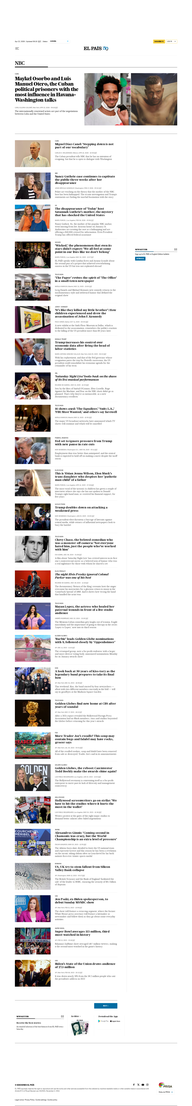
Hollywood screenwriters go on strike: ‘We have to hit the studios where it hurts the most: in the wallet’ (86, 804)
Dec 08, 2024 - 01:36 (73, 555)
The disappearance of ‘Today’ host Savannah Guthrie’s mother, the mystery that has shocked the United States (84, 212)
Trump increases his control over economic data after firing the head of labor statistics (82, 346)
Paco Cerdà (59, 322)
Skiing (57, 830)
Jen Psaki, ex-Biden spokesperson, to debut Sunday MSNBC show (81, 901)
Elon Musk (59, 470)
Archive (75, 1016)
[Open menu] (17, 48)
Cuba (17, 74)
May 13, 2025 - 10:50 (83, 417)
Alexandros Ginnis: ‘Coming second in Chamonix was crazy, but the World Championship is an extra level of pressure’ (86, 836)
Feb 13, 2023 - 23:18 (66, 940)
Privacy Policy (30, 1100)
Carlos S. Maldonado (63, 153)
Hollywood (59, 797)
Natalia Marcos (61, 286)
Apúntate (140, 259)
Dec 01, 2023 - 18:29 (73, 683)
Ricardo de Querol (62, 385)
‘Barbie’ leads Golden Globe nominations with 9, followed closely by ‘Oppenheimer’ (85, 641)
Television (59, 537)
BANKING (58, 864)
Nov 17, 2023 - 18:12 (73, 712)
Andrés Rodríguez (62, 618)
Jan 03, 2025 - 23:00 (85, 516)
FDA (56, 733)
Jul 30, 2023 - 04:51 (74, 748)
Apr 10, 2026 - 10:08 (88, 153)
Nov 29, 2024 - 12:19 (79, 583)
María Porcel (60, 220)
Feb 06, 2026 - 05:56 (85, 220)
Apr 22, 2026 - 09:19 (49, 108)
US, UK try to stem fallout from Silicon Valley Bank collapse (82, 869)
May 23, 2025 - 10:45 (80, 385)
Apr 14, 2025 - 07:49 (85, 485)
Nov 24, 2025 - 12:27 (85, 257)
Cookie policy (52, 1100)
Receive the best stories (28, 1023)
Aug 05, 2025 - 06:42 (97, 354)
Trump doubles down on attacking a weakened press (81, 509)
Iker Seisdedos (60, 450)
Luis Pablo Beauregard (64, 777)
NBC (20, 63)
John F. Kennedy (61, 307)
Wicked (58, 242)
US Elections (60, 504)
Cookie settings (41, 1100)
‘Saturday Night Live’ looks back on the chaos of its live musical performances (86, 378)
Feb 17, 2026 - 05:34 (92, 188)
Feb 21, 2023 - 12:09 (73, 908)
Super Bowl (60, 928)
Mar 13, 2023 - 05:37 (76, 876)
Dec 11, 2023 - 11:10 (66, 648)
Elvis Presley (60, 571)
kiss (56, 668)
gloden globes (61, 636)
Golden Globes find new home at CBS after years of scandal (85, 705)
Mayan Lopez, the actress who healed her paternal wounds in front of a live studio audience (85, 610)
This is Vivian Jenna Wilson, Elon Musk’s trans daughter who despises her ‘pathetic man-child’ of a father (86, 477)
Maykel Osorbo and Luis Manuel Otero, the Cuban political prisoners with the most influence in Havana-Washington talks (46, 89)
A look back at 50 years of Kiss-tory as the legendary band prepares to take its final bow (85, 674)
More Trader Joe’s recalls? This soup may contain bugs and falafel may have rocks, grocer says (85, 739)
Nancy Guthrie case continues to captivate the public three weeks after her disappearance (85, 180)
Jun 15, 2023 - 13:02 (92, 777)
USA (56, 896)
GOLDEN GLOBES (61, 765)
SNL (56, 373)
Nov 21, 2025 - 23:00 (83, 286)
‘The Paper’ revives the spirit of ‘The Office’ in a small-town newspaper (86, 280)
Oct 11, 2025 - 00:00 (79, 322)
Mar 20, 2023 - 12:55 (77, 844)
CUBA (57, 141)
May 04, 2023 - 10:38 (92, 812)
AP (56, 648)
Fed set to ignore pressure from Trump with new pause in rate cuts (83, 443)
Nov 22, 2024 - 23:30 (79, 618)
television (59, 700)
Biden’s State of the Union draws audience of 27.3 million (85, 966)
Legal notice (19, 1100)
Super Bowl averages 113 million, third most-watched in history (82, 933)
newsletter (141, 249)
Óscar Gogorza (61, 844)
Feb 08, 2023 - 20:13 (73, 973)
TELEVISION (59, 274)
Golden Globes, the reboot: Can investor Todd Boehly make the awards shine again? (86, 770)
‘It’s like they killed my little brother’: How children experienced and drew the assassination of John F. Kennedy (85, 313)
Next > (105, 1006)
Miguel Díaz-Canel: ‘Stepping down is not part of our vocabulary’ (84, 146)
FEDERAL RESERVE (61, 438)
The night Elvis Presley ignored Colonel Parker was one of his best (82, 576)
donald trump (61, 339)
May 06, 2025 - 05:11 (88, 450)
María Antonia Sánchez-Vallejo (67, 354)
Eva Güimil (59, 555)
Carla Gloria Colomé (23, 108)
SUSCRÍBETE (159, 41)
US (56, 205)
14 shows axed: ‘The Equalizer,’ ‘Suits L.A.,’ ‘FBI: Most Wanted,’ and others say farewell (86, 411)
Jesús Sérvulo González (64, 188)
